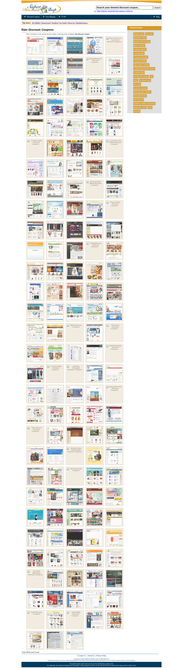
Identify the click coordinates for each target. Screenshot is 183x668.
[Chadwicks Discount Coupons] (74, 115)
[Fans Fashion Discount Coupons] (114, 205)
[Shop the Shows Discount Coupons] (114, 525)
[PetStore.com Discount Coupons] (114, 484)
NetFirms (104, 11)
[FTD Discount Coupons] (94, 238)
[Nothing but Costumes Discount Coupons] (55, 443)
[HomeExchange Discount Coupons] (35, 320)
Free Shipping (50, 17)
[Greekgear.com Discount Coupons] (94, 246)
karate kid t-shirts (140, 38)
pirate (150, 107)
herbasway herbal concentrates (144, 104)
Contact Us (82, 656)
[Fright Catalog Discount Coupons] (74, 238)
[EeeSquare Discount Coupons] (55, 218)
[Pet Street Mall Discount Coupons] (35, 484)
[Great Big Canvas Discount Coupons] (74, 259)
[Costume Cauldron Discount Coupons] (55, 156)
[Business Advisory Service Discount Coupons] (114, 95)
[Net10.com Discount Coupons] (114, 423)
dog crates (149, 34)
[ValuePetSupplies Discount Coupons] (55, 628)
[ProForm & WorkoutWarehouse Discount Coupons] (74, 505)
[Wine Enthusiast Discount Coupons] (35, 648)
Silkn (98, 11)
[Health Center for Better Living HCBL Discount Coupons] (114, 279)
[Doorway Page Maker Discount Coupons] (94, 185)
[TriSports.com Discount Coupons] (55, 607)
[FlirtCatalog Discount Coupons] (55, 238)
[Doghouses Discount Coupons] (74, 197)
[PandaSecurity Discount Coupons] (55, 464)
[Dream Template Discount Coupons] (114, 197)
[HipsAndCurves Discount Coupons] (74, 300)
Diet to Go (71, 23)
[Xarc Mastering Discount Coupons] (55, 648)
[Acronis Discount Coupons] (55, 54)
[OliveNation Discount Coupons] (94, 443)
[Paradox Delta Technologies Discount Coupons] (74, 452)
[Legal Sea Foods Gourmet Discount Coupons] (94, 382)
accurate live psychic (141, 76)
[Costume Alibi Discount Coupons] (35, 144)
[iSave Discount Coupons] (114, 320)
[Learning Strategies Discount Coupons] (74, 369)
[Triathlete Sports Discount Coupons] (35, 607)
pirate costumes (139, 45)
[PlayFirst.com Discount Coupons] (55, 505)
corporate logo (139, 73)
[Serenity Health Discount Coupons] (74, 525)
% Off (63, 17)
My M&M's (36, 23)
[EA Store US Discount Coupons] (35, 218)
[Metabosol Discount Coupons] (35, 423)
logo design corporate (141, 65)
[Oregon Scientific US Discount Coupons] (114, 443)
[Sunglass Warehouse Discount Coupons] (74, 566)
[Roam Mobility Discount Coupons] (35, 525)
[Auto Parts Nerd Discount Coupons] (74, 74)
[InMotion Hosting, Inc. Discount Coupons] (74, 320)
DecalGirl (55, 23)
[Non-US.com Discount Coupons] (35, 431)
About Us (91, 656)
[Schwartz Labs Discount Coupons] (55, 525)
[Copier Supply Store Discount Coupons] (55, 136)
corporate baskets (140, 61)
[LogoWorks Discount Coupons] (55, 402)
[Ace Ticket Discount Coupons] (35, 54)
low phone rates (145, 80)
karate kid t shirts (140, 107)
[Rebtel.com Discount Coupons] (114, 505)
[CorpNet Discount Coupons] (74, 136)
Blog (157, 17)
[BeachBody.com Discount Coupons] (94, 62)
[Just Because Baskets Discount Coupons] (55, 361)
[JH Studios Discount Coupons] (114, 328)
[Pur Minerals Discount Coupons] (94, 505)
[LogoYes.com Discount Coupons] (74, 402)
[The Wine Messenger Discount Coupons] (35, 575)
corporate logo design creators (144, 69)
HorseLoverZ (46, 23)
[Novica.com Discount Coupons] (74, 443)
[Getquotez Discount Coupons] (35, 259)
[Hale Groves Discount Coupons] (114, 259)
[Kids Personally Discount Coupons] (114, 349)
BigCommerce (120, 11)
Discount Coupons (33, 17)
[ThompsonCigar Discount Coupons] (55, 587)
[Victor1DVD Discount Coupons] (74, 616)
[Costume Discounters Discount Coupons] (74, 156)
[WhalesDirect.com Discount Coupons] (94, 628)
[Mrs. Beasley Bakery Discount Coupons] (74, 423)
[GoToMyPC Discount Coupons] (55, 259)
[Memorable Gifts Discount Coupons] (114, 390)
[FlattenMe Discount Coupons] (35, 238)
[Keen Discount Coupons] (74, 361)
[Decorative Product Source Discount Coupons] (94, 177)
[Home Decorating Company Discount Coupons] (114, 300)
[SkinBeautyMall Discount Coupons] (35, 546)
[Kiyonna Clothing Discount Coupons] (35, 382)
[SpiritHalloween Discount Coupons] (74, 546)
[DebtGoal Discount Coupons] (74, 177)
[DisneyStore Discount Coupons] (55, 197)
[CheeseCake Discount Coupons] (94, 115)
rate (151, 76)
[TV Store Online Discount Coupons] (114, 607)
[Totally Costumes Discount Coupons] (94, 587)
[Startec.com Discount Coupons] (94, 546)
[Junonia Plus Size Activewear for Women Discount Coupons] (35, 361)
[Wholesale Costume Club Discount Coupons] (114, 628)
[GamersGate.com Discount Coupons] (114, 238)
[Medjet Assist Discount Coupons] (94, 402)
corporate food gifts (140, 57)
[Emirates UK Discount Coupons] (74, 218)
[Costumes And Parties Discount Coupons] (114, 144)
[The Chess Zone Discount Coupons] (114, 566)
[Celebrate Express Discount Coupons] (55, 115)
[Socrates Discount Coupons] (55, 546)
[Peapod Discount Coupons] (94, 464)
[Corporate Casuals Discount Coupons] (94, 136)
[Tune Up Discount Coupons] (94, 607)
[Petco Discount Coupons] (74, 470)
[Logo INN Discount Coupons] (35, 402)
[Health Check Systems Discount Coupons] (35, 300)
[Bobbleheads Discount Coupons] (74, 95)
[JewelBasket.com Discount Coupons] (94, 341)
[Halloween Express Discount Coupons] (55, 279)
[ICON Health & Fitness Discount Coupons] (55, 320)
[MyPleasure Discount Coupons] (94, 423)
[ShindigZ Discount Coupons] (94, 525)
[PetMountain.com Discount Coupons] (94, 484)
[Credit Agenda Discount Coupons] (55, 177)
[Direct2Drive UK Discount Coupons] (35, 197)
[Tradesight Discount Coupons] (114, 587)
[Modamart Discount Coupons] (55, 423)
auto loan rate (138, 100)
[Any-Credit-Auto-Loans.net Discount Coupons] (114, 41)
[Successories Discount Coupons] (55, 566)
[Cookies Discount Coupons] (35, 136)
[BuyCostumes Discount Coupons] (35, 115)
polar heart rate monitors (142, 92)
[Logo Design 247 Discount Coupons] (114, 382)
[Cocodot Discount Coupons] (114, 115)
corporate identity (140, 49)
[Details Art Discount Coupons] (114, 177)
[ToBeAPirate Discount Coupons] (74, 587)
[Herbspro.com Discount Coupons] (55, 300)
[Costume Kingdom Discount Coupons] (94, 156)
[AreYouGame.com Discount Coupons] (55, 74)
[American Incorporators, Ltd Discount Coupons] (94, 54)
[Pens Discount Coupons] (114, 464)
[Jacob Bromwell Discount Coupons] (55, 341)
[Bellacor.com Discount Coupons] (114, 74)
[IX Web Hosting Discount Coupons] (35, 341)
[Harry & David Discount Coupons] (94, 279)
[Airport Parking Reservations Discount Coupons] (74, 54)
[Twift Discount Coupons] (35, 614)
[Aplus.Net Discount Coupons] (35, 74)
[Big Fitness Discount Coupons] (35, 95)
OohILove (129, 11)
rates (135, 80)
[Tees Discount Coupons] (94, 566)
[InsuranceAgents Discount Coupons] (94, 320)
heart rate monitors (140, 88)
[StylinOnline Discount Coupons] (35, 566)
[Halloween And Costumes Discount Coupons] (35, 279)
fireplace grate (139, 34)
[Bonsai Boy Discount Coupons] (94, 95)
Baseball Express (82, 23)
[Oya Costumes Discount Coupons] (35, 464)
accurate (137, 111)
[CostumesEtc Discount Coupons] (35, 177)
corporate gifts (139, 53)
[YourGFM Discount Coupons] (74, 648)
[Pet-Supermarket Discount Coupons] (55, 484)
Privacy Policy (101, 656)
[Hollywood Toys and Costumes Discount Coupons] (94, 300)
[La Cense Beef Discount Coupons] (55, 369)
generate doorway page (142, 42)
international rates (140, 96)
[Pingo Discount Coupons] (35, 505)
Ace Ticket (63, 23)
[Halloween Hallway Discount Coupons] (74, 279)
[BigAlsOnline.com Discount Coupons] (55, 95)
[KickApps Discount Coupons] (94, 361)
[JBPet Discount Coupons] (74, 327)
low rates (137, 84)
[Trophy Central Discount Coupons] (74, 607)
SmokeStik (111, 11)
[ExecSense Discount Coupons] (94, 218)
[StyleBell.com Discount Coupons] (114, 546)
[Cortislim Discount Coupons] (114, 136)
